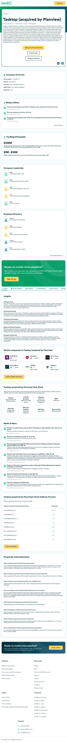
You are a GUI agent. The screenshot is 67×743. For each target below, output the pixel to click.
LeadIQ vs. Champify (40, 716)
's (32, 583)
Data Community (39, 681)
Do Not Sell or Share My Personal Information (15, 707)
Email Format (33, 53)
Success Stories (6, 678)
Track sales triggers (7, 669)
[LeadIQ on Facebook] (60, 739)
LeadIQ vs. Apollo (39, 700)
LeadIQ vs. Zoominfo (40, 697)
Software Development (34, 604)
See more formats (11, 546)
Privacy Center (38, 688)
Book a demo (56, 647)
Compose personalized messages (11, 672)
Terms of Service (6, 703)
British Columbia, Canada (21, 23)
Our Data (37, 685)
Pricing (36, 665)
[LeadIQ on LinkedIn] (63, 739)
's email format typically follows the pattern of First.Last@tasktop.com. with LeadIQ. (33, 620)
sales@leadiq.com (25, 732)
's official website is (33, 575)
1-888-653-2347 (25, 726)
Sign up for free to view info (33, 47)
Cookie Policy (6, 700)
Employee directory (33, 58)
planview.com (33, 576)
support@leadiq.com (26, 729)
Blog (35, 669)
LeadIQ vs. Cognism (40, 707)
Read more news (58, 125)
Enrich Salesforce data (8, 675)
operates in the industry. (24, 603)
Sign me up (11, 279)
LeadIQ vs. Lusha (39, 703)
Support (36, 675)
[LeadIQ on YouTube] (64, 739)
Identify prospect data (8, 665)
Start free (60, 3)
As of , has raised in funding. (33, 629)
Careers (36, 678)
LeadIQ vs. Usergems (40, 713)
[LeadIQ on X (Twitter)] (61, 739)
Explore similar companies (14, 376)
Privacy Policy (6, 697)
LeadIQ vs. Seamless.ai (40, 710)
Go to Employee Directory (56, 255)
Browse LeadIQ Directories (42, 672)
